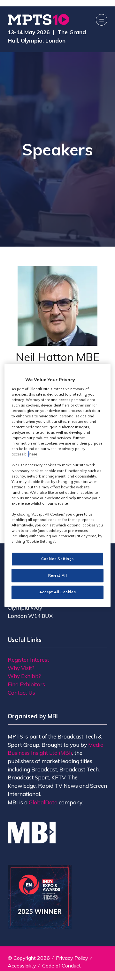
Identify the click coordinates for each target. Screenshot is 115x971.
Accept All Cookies (57, 592)
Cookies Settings (57, 559)
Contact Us (21, 692)
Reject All (57, 575)
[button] (101, 20)
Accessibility (22, 965)
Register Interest (28, 659)
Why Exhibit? (24, 676)
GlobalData (43, 802)
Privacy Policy (72, 958)
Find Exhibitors (26, 684)
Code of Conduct (61, 965)
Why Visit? (21, 668)
